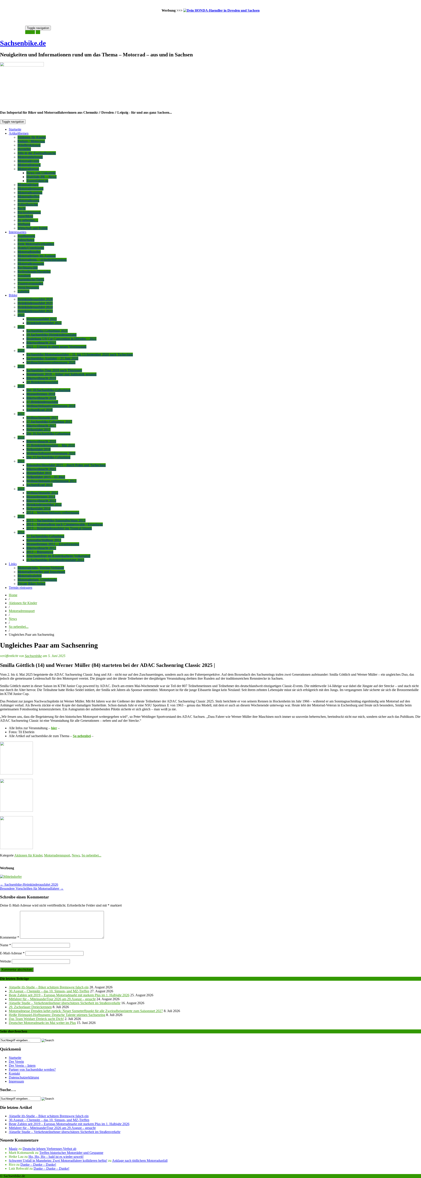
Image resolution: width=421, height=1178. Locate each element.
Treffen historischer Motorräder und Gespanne (71, 1153)
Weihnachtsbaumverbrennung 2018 (50, 406)
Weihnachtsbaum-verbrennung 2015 (51, 481)
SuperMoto (25, 216)
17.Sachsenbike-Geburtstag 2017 (49, 422)
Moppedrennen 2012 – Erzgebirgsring (52, 544)
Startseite (15, 129)
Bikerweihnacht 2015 (41, 469)
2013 (21, 516)
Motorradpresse (28, 169)
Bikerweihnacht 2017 (41, 425)
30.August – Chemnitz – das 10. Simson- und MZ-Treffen (49, 991)
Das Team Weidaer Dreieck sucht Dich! (36, 1019)
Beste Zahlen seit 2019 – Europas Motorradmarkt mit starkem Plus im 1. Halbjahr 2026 (69, 995)
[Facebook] (38, 32)
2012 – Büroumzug (39, 552)
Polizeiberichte (28, 204)
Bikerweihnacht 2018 (41, 398)
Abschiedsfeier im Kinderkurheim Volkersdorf (58, 556)
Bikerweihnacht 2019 (41, 378)
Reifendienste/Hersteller (34, 271)
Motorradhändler (29, 252)
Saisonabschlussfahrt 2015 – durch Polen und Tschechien (66, 465)
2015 (21, 461)
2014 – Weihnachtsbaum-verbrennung (52, 512)
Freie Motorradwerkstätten (36, 244)
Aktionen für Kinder (32, 137)
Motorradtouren (28, 200)
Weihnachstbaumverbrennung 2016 (50, 453)
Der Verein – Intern (22, 1065)
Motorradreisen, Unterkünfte (37, 580)
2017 (21, 414)
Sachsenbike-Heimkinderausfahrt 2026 (29, 884)
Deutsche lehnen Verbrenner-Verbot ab (49, 1149)
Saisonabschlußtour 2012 (43, 540)
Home (13, 595)
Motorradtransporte (31, 264)
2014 (21, 489)
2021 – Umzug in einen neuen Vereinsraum (56, 346)
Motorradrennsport (30, 188)
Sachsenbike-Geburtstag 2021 (47, 331)
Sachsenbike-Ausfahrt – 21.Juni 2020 (52, 358)
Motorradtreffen (28, 196)
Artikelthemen (19, 133)
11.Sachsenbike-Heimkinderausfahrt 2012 (55, 560)
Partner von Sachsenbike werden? (32, 1069)
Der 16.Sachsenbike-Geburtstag (48, 433)
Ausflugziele (26, 236)
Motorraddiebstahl (30, 157)
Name (5, 945)
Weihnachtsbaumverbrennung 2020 (50, 362)
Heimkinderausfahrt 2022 (44, 323)
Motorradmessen (29, 165)
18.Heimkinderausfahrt (42, 382)
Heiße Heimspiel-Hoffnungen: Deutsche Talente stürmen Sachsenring (57, 1015)
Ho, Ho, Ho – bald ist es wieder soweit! (56, 1156)
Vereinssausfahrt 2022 (41, 319)
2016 (21, 437)
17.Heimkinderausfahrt (42, 402)
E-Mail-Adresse (12, 953)
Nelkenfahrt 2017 (38, 429)
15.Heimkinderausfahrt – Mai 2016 (50, 445)
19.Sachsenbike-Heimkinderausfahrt (51, 335)
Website (5, 961)
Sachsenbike (33, 656)
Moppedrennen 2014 (40, 497)
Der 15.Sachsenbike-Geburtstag (48, 457)
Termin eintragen (20, 587)
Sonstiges (24, 275)
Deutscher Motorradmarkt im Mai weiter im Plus (42, 1023)
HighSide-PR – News (41, 177)
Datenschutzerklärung (24, 1077)
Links (13, 564)
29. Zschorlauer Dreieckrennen (30, 1007)
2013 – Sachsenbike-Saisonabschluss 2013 (56, 520)
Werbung (24, 224)
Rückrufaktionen (29, 212)
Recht (22, 208)
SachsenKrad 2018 (39, 410)
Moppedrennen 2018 (40, 394)
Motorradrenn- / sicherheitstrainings (42, 260)
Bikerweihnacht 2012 (41, 548)
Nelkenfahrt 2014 (38, 508)
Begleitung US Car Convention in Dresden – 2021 (61, 339)
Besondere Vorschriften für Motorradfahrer (32, 888)
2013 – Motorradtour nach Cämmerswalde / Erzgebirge (64, 524)
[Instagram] (32, 32)
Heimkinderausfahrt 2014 (44, 504)
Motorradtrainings (30, 192)
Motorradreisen (28, 185)
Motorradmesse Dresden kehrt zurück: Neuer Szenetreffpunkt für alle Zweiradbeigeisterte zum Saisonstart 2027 (86, 1011)
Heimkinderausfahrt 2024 (35, 307)
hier (54, 728)
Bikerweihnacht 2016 (41, 441)
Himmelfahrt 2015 (39, 473)
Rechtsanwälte (28, 267)
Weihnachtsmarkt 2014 (42, 493)
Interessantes (17, 232)
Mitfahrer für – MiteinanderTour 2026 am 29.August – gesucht (52, 999)
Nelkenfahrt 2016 (38, 449)
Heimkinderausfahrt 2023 (35, 311)
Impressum (16, 1081)
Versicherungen (28, 287)
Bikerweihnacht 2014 (41, 501)
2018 (21, 386)
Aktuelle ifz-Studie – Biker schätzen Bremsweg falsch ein (49, 987)
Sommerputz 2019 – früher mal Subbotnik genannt (61, 374)
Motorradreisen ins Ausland (37, 256)
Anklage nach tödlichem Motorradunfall (140, 1160)
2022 (21, 315)
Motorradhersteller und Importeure (41, 572)
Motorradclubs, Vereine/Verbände (41, 568)
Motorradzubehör (30, 576)
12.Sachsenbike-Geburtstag (45, 536)
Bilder (13, 295)
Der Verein (16, 1061)
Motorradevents (28, 161)
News (13, 619)
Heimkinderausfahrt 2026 (35, 299)
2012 (21, 532)
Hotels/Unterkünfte (31, 248)
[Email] (27, 32)
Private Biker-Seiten (31, 583)
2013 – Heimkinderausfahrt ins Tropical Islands (59, 528)
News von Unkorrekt (41, 173)
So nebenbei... (19, 627)
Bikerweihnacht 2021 (41, 343)
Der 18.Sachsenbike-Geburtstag (48, 390)
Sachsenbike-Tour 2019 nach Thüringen (54, 370)
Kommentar (9, 937)
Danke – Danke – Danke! (38, 1164)
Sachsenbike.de (23, 43)
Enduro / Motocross (31, 141)
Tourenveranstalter (30, 283)
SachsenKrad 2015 (39, 485)
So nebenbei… (28, 220)
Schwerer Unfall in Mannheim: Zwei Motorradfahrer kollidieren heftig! (58, 1160)
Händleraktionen (29, 145)
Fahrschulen (26, 240)
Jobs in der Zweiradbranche (37, 153)
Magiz (13, 1149)
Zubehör (23, 291)
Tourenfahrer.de (37, 181)
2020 (21, 350)
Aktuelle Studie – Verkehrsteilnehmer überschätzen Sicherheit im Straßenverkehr (64, 1003)
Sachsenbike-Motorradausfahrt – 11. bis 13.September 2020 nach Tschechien (79, 354)
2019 (21, 366)
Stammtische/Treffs (31, 279)
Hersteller (24, 149)
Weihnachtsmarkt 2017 (42, 418)
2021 (21, 327)
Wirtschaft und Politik (33, 228)
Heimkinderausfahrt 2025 (35, 303)
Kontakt (14, 1073)
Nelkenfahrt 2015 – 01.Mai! (45, 477)
